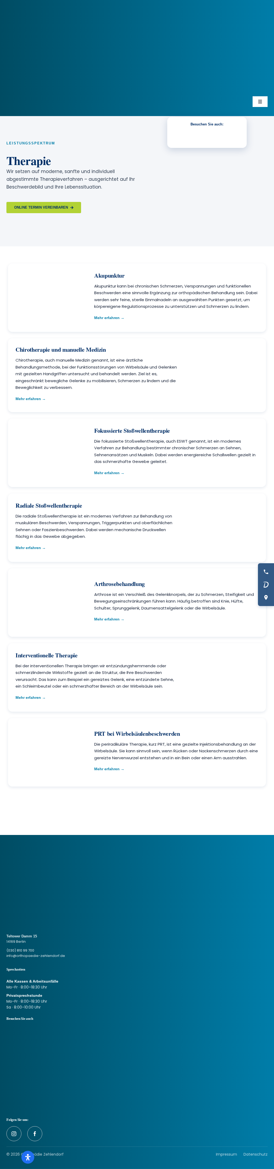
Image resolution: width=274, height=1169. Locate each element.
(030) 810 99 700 (20, 950)
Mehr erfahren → (109, 318)
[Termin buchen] (266, 584)
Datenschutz (255, 1154)
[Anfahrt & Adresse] (266, 597)
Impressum (226, 1154)
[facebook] (34, 1133)
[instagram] (13, 1133)
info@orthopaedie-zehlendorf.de (35, 955)
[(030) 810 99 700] (266, 571)
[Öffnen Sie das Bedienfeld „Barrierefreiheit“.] (27, 1157)
